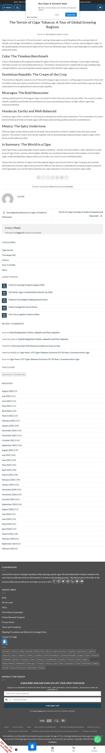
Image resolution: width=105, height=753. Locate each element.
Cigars (14, 655)
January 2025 (8, 484)
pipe (55, 663)
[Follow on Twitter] (63, 581)
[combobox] (8, 699)
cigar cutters (81, 651)
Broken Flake (39, 651)
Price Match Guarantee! (12, 612)
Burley (49, 651)
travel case (21, 668)
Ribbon (96, 663)
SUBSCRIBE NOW (52, 705)
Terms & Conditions (37, 711)
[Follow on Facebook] (54, 581)
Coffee (29, 655)
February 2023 (8, 548)
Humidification (51, 659)
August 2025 (7, 450)
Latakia (78, 659)
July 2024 (6, 514)
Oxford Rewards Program (13, 617)
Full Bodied (7, 659)
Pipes (62, 663)
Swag (13, 668)
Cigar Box (71, 651)
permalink (69, 187)
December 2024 (9, 489)
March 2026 (7, 415)
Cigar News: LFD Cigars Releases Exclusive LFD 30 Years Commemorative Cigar (54, 352)
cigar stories (7, 374)
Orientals (40, 663)
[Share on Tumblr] (66, 178)
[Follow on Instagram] (59, 581)
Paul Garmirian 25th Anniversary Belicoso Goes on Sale (36, 346)
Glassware (25, 659)
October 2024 (8, 499)
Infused (70, 659)
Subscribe (71, 14)
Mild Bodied (21, 663)
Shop (4, 597)
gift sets (16, 659)
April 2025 (6, 470)
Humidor (62, 659)
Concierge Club (9, 255)
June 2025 (6, 460)
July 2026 (6, 396)
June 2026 (6, 401)
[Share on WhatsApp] (38, 178)
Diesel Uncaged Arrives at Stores (23, 307)
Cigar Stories (7, 250)
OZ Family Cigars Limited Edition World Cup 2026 (30, 292)
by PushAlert (33, 17)
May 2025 (6, 465)
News (4, 270)
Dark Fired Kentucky (51, 655)
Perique (49, 663)
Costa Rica (38, 655)
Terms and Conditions (11, 627)
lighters (85, 659)
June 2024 (6, 519)
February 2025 (8, 479)
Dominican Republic (69, 655)
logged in (20, 232)
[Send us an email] (68, 581)
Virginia (42, 668)
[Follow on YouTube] (82, 581)
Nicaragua (31, 663)
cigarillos (92, 651)
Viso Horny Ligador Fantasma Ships (24, 314)
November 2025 (9, 435)
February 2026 (8, 420)
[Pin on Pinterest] (57, 178)
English (80, 655)
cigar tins (22, 655)
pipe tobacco (70, 663)
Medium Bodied (8, 663)
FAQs (4, 607)
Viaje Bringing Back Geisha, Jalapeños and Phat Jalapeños (34, 332)
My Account (7, 602)
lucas (65, 34)
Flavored (95, 655)
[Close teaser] (16, 749)
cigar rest (6, 655)
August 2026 (7, 391)
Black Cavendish (26, 651)
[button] (7, 7)
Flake (88, 655)
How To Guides (8, 265)
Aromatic (6, 651)
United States (32, 668)
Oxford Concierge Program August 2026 (26, 285)
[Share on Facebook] (43, 178)
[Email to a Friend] (52, 178)
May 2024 (6, 524)
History (52, 187)
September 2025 (9, 445)
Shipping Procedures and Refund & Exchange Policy (24, 632)
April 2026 (6, 411)
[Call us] (72, 581)
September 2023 (9, 543)
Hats (32, 659)
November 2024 (9, 494)
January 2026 (8, 425)
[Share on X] (48, 178)
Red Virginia (86, 663)
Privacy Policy (8, 622)
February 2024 (8, 538)
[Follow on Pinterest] (77, 581)
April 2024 (6, 529)
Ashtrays (15, 651)
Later (57, 14)
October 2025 (8, 440)
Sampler (6, 668)
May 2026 (6, 406)
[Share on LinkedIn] (62, 178)
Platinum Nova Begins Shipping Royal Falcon (28, 299)
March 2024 (7, 534)
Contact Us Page (9, 637)
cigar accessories (60, 651)
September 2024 (9, 504)
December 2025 (9, 430)
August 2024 (7, 509)
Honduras (40, 659)
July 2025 (6, 455)
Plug (78, 663)
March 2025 (7, 474)
